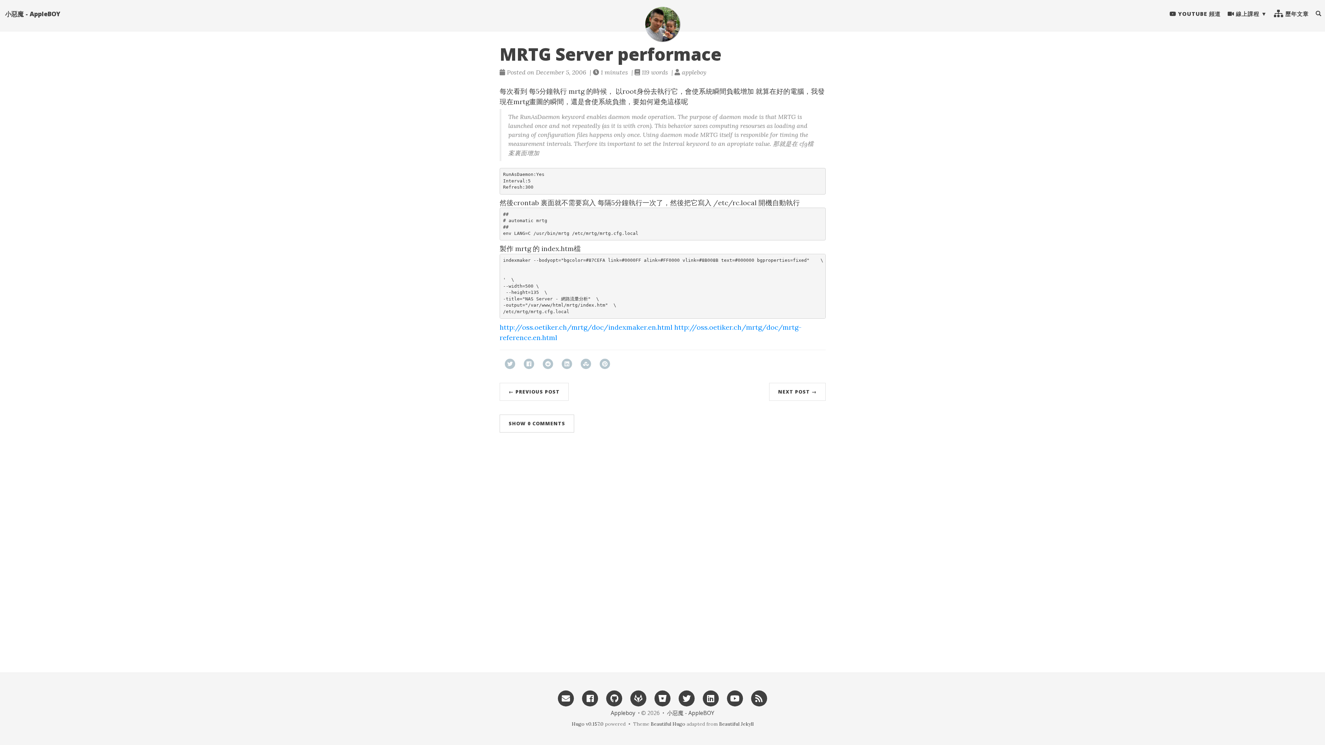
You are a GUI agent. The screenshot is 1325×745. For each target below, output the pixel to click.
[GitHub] (614, 698)
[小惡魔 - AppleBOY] (662, 24)
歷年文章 (1296, 14)
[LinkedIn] (710, 698)
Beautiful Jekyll (736, 724)
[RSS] (759, 698)
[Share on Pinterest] (605, 364)
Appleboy (623, 713)
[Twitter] (686, 698)
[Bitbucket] (662, 698)
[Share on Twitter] (510, 364)
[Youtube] (735, 698)
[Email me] (566, 698)
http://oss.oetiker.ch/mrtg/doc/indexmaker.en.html (586, 327)
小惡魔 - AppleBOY (32, 14)
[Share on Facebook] (529, 364)
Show (537, 423)
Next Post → (797, 391)
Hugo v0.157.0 (587, 724)
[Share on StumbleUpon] (586, 364)
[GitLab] (638, 698)
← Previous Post (534, 391)
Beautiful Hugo (668, 724)
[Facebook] (590, 698)
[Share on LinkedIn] (567, 364)
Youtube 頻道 (1198, 14)
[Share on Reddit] (548, 364)
